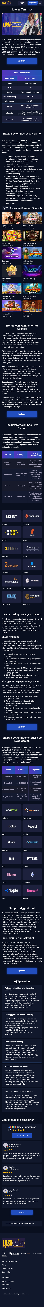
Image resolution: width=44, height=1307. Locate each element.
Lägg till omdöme (22, 1135)
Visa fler (22, 1212)
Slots (37, 208)
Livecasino (16, 208)
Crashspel (27, 208)
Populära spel (5, 208)
